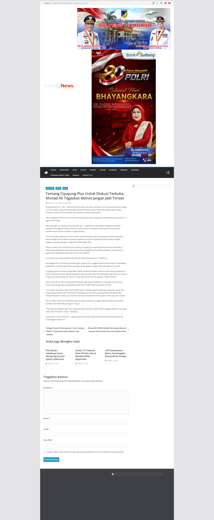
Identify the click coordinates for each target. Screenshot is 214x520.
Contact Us (87, 175)
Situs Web (47, 440)
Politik (83, 170)
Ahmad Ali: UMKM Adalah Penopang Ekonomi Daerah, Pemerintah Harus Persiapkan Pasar (107, 330)
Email (46, 429)
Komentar (48, 388)
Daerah (93, 170)
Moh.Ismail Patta (66, 203)
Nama (46, 418)
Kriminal (124, 170)
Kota (75, 170)
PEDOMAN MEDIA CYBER (60, 175)
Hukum (103, 170)
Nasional (135, 170)
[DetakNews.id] (46, 172)
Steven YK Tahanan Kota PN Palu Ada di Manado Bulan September (85, 355)
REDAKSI (76, 175)
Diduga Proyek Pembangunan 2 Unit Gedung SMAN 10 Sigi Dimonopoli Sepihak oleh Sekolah (65, 331)
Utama (53, 170)
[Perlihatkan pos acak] (168, 172)
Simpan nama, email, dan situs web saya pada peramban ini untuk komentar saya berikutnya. (85, 452)
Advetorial (64, 170)
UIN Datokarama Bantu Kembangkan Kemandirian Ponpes (116, 353)
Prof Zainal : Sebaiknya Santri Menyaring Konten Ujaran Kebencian (55, 355)
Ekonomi (113, 170)
